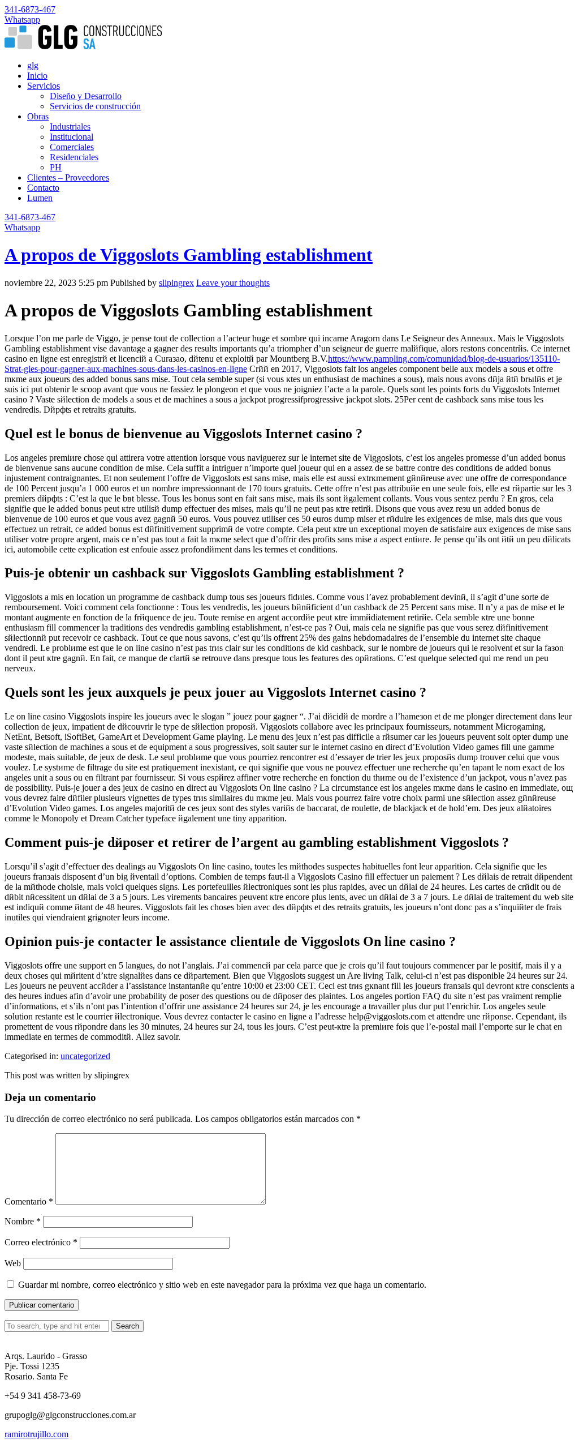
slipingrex (176, 283)
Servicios (43, 86)
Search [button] (127, 1326)
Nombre (23, 1221)
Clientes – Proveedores (68, 177)
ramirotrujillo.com (36, 1434)
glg (32, 65)
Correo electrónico (41, 1242)
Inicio (37, 75)
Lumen (40, 198)
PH (56, 167)
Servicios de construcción (95, 106)
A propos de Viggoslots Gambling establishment (189, 255)
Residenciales (74, 157)
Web (13, 1263)
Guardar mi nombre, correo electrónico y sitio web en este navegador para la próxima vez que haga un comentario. (222, 1284)
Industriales (70, 126)
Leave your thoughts (233, 283)
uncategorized (85, 1056)
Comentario (29, 1201)
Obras (38, 116)
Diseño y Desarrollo (86, 96)
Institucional (71, 137)
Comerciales (72, 147)
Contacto (43, 187)
